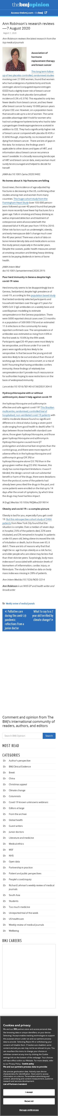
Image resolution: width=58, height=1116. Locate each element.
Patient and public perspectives (25, 873)
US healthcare (16, 918)
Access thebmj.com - (23, 12)
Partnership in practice (21, 867)
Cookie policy (28, 1064)
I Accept (29, 1092)
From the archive (18, 814)
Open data (14, 861)
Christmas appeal (18, 784)
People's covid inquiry (20, 879)
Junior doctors (16, 832)
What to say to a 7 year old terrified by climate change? (42, 616)
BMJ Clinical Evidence (20, 766)
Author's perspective (19, 760)
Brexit (12, 772)
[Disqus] (29, 674)
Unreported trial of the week (23, 913)
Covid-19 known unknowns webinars (28, 802)
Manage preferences (29, 1110)
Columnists (15, 796)
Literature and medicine (21, 837)
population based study (43, 295)
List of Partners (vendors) (15, 1084)
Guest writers (16, 826)
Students (13, 901)
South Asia (14, 895)
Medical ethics (16, 843)
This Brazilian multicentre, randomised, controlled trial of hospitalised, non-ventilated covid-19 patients (28, 411)
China (12, 778)
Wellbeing (14, 930)
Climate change (17, 790)
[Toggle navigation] (6, 5)
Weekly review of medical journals (20, 603)
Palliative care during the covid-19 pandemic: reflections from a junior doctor (15, 620)
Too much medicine (19, 907)
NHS (11, 855)
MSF (11, 849)
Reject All (28, 1101)
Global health (16, 820)
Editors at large (16, 808)
